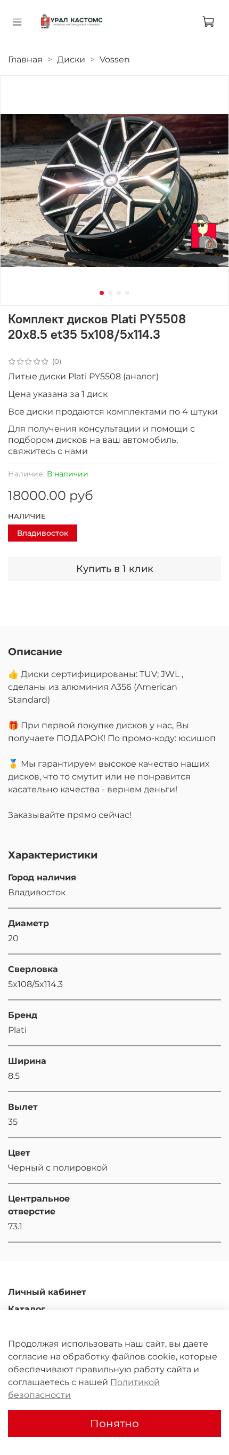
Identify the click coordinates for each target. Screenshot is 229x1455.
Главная (25, 59)
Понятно (114, 1423)
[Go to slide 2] (110, 293)
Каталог (26, 1309)
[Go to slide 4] (127, 293)
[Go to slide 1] (102, 293)
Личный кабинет (47, 1292)
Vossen (115, 59)
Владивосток (42, 533)
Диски (71, 59)
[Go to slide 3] (119, 293)
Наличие (27, 516)
